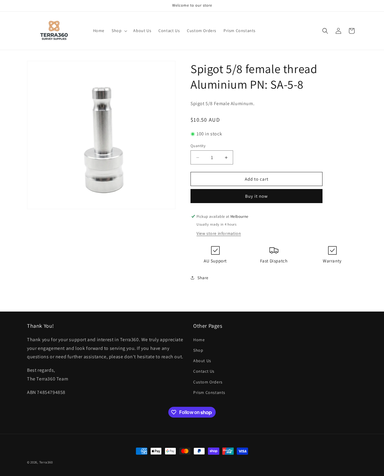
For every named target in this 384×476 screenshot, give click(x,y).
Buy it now (256, 196)
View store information (218, 233)
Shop (198, 350)
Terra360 (46, 462)
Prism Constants (209, 392)
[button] (119, 30)
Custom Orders (208, 382)
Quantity (198, 145)
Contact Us (203, 371)
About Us (202, 360)
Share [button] (202, 277)
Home (199, 339)
